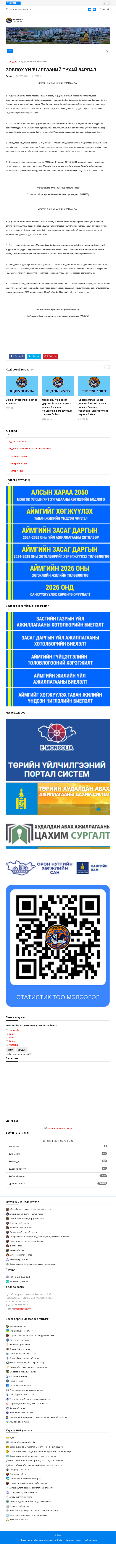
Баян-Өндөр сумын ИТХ (20, 1259)
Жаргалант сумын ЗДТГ (20, 1281)
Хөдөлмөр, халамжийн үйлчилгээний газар (28, 1403)
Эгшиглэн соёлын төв (19, 1506)
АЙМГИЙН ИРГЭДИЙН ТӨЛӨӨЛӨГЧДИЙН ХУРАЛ (31, 1209)
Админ (9, 76)
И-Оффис (59, 1540)
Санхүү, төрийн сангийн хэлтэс (23, 1232)
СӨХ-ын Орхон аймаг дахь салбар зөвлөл (28, 1483)
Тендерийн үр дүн (18, 463)
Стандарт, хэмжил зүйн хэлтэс (23, 1372)
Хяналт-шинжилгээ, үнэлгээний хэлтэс (27, 1241)
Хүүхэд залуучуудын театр (21, 1497)
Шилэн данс (26, 1540)
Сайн (11, 1033)
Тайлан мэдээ (16, 470)
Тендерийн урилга (18, 456)
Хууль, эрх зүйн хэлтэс (19, 1223)
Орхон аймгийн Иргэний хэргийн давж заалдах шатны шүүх (36, 1460)
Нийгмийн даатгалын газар (22, 1344)
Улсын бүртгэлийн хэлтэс (21, 1385)
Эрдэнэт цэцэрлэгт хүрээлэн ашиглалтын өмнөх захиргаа (35, 1510)
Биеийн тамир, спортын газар (23, 1331)
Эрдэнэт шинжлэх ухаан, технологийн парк (29, 1515)
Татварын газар (17, 1381)
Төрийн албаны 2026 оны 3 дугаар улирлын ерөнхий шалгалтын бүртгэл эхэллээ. (62, 3)
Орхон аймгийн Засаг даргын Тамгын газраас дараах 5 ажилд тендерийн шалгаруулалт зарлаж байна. (57, 407)
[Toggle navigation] (10, 51)
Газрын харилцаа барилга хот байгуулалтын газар (32, 1335)
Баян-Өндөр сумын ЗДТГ (21, 1277)
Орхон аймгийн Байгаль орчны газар (27, 1362)
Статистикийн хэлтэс (18, 1376)
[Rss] (108, 9)
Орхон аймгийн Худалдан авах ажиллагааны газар (32, 1264)
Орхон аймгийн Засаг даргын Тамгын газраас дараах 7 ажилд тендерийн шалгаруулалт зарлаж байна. (93, 407)
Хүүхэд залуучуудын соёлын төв (23, 1492)
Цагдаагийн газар (18, 1408)
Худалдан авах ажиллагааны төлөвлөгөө (30, 448)
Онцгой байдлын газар (20, 1349)
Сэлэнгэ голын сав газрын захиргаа (25, 1478)
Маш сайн (14, 1030)
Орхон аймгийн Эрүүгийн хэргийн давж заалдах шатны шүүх (36, 1465)
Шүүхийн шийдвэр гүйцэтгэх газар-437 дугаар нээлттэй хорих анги (39, 1417)
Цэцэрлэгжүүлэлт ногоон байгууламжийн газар (31, 1501)
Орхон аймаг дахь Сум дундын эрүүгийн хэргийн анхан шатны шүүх (40, 1451)
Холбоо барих (90, 1540)
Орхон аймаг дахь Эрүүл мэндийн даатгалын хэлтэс (33, 1456)
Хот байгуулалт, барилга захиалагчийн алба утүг (31, 1488)
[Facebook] (99, 9)
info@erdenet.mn (22, 1308)
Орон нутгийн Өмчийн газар (23, 1353)
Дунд (11, 1037)
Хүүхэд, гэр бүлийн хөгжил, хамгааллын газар (30, 1399)
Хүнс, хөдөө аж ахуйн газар (22, 1394)
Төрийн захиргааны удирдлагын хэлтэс (27, 1218)
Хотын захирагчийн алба (21, 1255)
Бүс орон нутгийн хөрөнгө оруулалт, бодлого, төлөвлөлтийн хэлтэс (40, 1236)
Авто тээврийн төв (18, 1326)
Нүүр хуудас (12, 61)
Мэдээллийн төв (17, 1250)
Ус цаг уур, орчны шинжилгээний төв (26, 1390)
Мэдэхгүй (13, 1044)
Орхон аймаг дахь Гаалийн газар (25, 1358)
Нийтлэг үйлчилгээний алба (22, 1442)
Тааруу (12, 1041)
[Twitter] (104, 9)
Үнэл (10, 1049)
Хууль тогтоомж (17, 441)
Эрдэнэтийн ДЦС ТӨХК (20, 1519)
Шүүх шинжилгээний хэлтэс (22, 1412)
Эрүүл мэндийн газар (19, 1422)
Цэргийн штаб (16, 1245)
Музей (12, 1437)
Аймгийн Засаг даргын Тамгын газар (26, 1214)
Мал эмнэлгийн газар (19, 1340)
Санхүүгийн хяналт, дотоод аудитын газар (28, 1367)
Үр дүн (22, 1049)
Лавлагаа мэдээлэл (43, 1540)
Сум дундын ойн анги (19, 1469)
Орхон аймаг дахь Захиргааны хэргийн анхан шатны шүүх (36, 1447)
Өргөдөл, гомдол (74, 1540)
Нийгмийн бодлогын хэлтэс (22, 1227)
